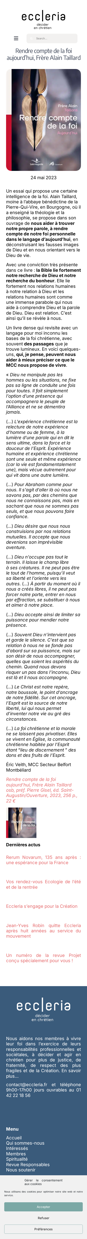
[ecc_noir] (43, 6)
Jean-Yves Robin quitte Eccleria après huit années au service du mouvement (43, 931)
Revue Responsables (28, 1164)
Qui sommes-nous (25, 1143)
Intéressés (17, 1148)
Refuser (43, 1218)
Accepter (43, 1207)
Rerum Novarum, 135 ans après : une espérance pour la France (43, 860)
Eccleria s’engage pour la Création (41, 906)
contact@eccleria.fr (29, 1084)
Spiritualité (17, 1159)
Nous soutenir (20, 1169)
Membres (16, 1153)
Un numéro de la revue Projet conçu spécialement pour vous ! (43, 958)
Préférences (43, 1229)
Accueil (14, 1137)
